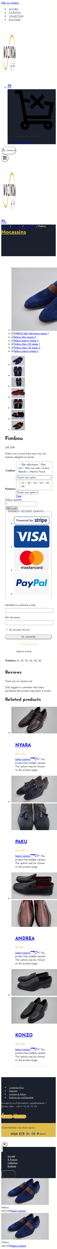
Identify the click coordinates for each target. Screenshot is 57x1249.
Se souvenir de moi (19, 630)
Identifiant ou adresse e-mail (20, 605)
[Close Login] (4, 1144)
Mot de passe (12, 617)
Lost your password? (29, 643)
